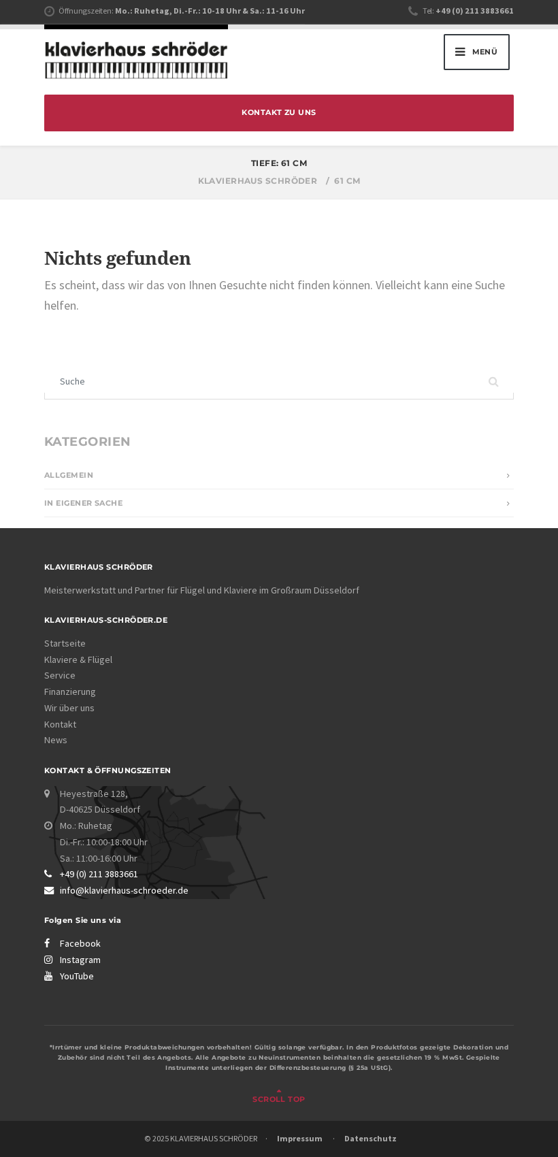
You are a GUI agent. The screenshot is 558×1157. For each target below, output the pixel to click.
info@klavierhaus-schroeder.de (124, 890)
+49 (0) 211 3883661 (99, 874)
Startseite (65, 643)
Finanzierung (70, 691)
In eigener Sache (83, 503)
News (55, 740)
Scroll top (278, 1099)
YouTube (77, 976)
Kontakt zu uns (279, 112)
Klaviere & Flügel (78, 659)
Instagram (80, 960)
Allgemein (68, 475)
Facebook (80, 943)
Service (60, 675)
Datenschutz (370, 1138)
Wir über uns (69, 708)
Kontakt (60, 724)
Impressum (300, 1138)
